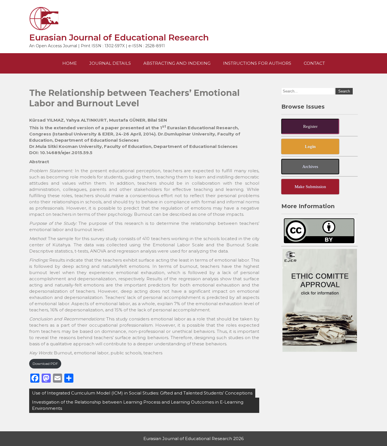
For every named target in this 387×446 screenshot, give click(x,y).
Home (69, 63)
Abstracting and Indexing (176, 63)
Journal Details (110, 63)
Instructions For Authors (257, 63)
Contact (314, 63)
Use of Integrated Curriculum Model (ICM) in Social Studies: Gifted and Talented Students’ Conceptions (142, 393)
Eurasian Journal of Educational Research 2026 (193, 438)
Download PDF (45, 363)
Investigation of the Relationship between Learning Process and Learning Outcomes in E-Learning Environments (137, 405)
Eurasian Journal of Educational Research (119, 37)
